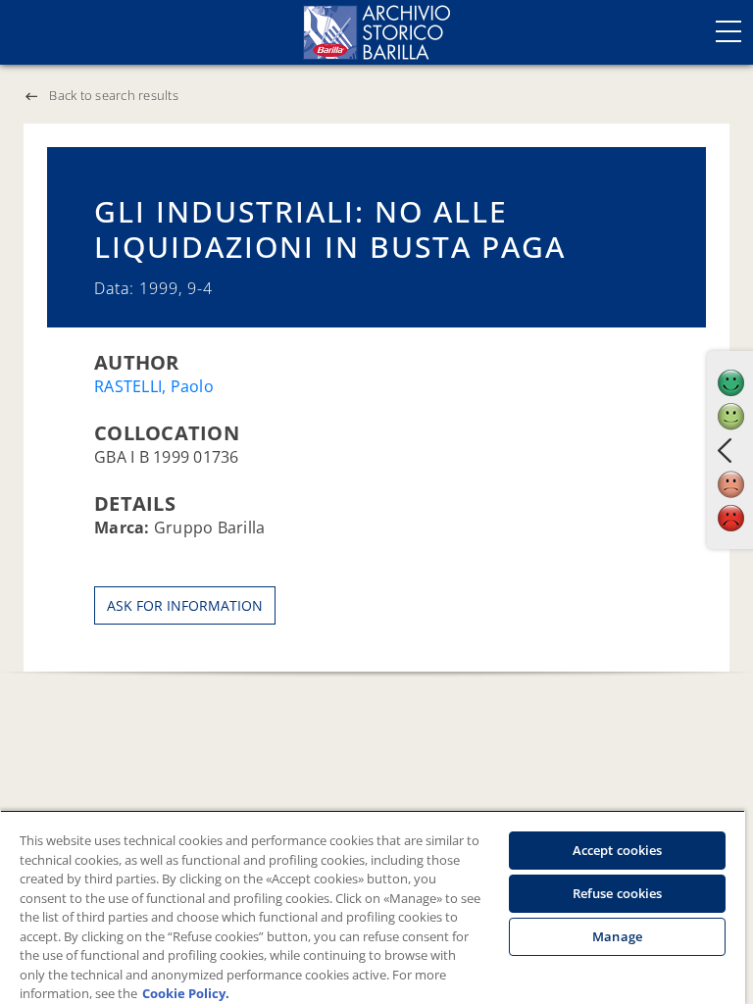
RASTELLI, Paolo (154, 386)
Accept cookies (618, 850)
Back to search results (113, 95)
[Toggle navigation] (728, 31)
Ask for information (185, 605)
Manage (617, 936)
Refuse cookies (618, 893)
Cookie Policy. (185, 993)
